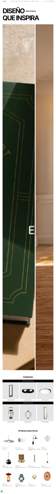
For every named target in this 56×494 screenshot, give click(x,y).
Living (19, 1)
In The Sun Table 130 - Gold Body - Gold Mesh (20, 468)
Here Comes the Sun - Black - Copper (8, 467)
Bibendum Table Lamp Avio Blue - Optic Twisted (20, 486)
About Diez (13, 1)
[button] (50, 1)
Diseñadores (25, 1)
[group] (19, 197)
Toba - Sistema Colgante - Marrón (45, 467)
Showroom (33, 1)
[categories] (11, 391)
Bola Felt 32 (4, 449)
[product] (9, 440)
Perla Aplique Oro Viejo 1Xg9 (19, 449)
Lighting (16, 1)
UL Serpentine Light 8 (44, 449)
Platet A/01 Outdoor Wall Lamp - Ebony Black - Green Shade (34, 449)
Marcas (22, 1)
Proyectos (29, 1)
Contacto (37, 1)
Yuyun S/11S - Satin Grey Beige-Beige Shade (34, 467)
